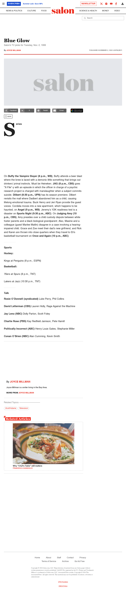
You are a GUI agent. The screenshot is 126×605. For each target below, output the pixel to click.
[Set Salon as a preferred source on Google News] (77, 111)
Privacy (82, 558)
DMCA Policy (63, 586)
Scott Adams (10, 408)
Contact (70, 558)
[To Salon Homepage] (63, 10)
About (48, 558)
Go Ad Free (80, 561)
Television (23, 408)
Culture (31, 11)
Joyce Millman (13, 50)
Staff (59, 558)
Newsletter (88, 4)
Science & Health (88, 11)
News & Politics (14, 11)
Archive (65, 561)
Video (117, 11)
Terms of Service (49, 561)
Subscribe (14, 4)
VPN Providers (63, 582)
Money (105, 11)
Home (37, 558)
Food (44, 11)
